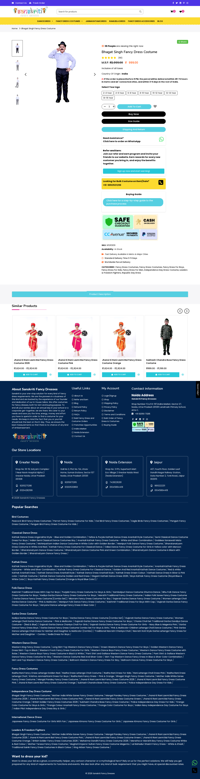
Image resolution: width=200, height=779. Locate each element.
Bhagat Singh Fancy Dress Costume (38, 28)
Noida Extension (81, 432)
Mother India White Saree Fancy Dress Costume (77, 695)
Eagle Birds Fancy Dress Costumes (149, 520)
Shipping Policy (111, 403)
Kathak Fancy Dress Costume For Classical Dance (75, 546)
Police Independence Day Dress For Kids (150, 682)
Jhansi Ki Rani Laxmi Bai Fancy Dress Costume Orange (47, 682)
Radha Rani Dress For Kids (117, 672)
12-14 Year (171, 93)
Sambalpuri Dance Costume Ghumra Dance (136, 592)
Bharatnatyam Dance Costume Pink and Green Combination (97, 550)
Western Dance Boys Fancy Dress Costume (114, 650)
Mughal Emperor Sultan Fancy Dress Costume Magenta (99, 744)
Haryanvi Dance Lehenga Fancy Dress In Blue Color (67, 605)
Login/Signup (110, 395)
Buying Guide (110, 425)
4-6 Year (119, 93)
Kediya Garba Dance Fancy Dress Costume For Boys (68, 595)
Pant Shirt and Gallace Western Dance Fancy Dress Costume (118, 653)
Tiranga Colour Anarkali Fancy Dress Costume (71, 705)
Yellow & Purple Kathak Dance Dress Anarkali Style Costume (120, 537)
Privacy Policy (110, 407)
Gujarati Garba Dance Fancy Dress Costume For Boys (103, 621)
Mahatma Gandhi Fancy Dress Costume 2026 (104, 740)
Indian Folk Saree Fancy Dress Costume (166, 595)
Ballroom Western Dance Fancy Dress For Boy (94, 660)
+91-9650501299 (112, 185)
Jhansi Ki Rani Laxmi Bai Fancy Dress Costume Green (113, 698)
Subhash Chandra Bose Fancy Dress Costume (102, 682)
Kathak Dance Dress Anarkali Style (56, 572)
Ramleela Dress (117, 21)
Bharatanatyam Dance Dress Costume (42, 550)
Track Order (39, 3)
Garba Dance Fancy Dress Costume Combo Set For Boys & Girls (74, 627)
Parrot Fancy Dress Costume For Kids (73, 520)
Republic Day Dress (131, 272)
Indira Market (80, 428)
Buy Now (134, 114)
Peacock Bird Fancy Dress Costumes (31, 520)
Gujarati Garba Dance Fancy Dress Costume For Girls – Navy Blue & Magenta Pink (133, 624)
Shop (106, 399)
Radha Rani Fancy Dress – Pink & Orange (92, 676)
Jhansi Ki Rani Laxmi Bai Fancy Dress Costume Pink (56, 698)
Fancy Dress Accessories (141, 21)
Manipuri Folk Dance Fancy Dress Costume (140, 543)
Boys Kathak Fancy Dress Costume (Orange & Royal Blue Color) (62, 579)
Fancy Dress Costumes (68, 21)
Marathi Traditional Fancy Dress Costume (120, 595)
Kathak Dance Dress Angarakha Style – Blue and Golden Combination (49, 537)
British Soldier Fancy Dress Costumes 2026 (55, 702)
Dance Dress (43, 21)
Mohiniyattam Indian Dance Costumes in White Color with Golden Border (76, 543)
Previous (179, 310)
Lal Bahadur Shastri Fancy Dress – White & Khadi (157, 744)
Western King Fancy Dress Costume (31, 647)
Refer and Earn (81, 399)
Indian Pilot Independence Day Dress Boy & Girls (39, 708)
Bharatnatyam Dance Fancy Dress (48, 553)
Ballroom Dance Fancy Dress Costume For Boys (146, 660)
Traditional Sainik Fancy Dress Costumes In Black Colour (41, 747)
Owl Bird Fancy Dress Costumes (112, 520)
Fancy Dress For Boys (173, 267)
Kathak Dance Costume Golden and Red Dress (65, 576)
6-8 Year (132, 93)
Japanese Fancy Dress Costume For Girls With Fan (39, 721)
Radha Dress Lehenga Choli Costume (81, 672)
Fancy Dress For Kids (112, 270)
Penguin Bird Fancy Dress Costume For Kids (53, 524)
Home (15, 28)
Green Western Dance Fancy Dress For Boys (124, 647)
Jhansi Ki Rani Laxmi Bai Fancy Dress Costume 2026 (107, 679)
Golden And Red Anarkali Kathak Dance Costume (139, 569)
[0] (171, 12)
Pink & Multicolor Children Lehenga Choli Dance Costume (141, 627)
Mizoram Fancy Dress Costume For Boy (90, 598)
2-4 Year (107, 93)
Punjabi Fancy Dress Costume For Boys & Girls (86, 592)
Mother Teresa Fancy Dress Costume (48, 744)
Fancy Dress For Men (133, 270)
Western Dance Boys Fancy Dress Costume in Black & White (52, 653)
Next (185, 310)
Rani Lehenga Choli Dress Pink (149, 672)
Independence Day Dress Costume (161, 270)
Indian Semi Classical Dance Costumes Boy (52, 540)
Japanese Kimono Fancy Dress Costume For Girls (94, 721)
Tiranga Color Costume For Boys (115, 705)
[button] (52, 21)
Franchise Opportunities (85, 425)
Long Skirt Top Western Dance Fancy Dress (75, 647)
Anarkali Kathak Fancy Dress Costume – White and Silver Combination (115, 540)
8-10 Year (144, 93)
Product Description (100, 294)
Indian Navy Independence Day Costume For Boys (161, 705)
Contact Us (21, 3)
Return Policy (80, 410)
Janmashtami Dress (96, 21)
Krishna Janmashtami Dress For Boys (49, 676)
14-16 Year (108, 97)
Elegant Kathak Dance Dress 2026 (110, 576)
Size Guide (133, 121)
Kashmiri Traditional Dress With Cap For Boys (36, 592)
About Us (78, 395)
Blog (160, 21)
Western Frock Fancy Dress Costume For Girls (64, 650)
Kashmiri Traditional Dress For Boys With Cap (131, 601)
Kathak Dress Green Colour (130, 572)
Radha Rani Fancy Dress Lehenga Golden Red (36, 672)
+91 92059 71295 (142, 413)
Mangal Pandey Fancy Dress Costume (58, 679)
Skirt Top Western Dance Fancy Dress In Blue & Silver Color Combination (143, 656)
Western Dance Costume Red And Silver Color (78, 656)
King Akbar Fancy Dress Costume (91, 747)
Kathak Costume (29, 576)
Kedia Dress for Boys (59, 634)
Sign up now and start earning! (133, 171)
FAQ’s (76, 414)
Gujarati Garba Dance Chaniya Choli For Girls (64, 624)
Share (184, 41)
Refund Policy (80, 407)
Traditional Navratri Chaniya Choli (112, 631)
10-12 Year (157, 93)
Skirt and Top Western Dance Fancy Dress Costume (39, 660)
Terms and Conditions (114, 414)
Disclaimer (109, 410)
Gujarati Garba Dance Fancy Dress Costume (136, 598)
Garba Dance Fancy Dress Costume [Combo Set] (40, 598)
